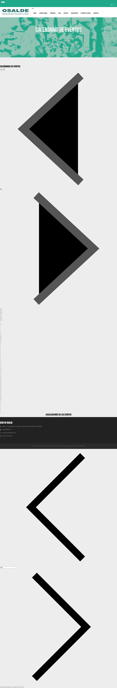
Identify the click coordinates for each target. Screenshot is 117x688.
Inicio (34, 13)
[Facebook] (115, 5)
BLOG (59, 13)
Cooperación (74, 13)
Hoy (1, 189)
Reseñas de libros (86, 13)
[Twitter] (111, 5)
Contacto (95, 13)
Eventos (66, 13)
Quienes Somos (43, 13)
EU (3, 2)
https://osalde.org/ (7, 436)
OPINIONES (52, 13)
